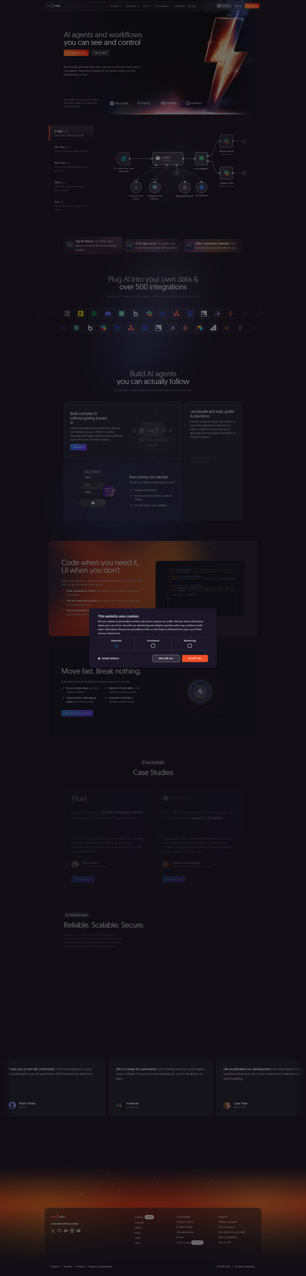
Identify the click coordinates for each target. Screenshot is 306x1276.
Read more (114, 633)
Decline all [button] (166, 658)
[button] (108, 658)
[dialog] (153, 638)
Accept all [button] (195, 658)
